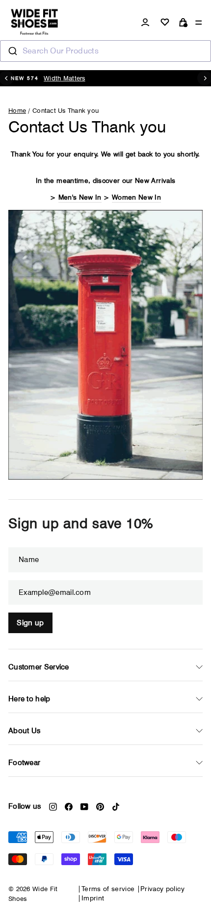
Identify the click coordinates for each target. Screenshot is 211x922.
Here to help (29, 698)
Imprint (92, 898)
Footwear (24, 762)
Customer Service (38, 667)
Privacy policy (162, 889)
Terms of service (108, 889)
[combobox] (105, 51)
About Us (24, 730)
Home (17, 110)
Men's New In (80, 197)
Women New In (136, 197)
